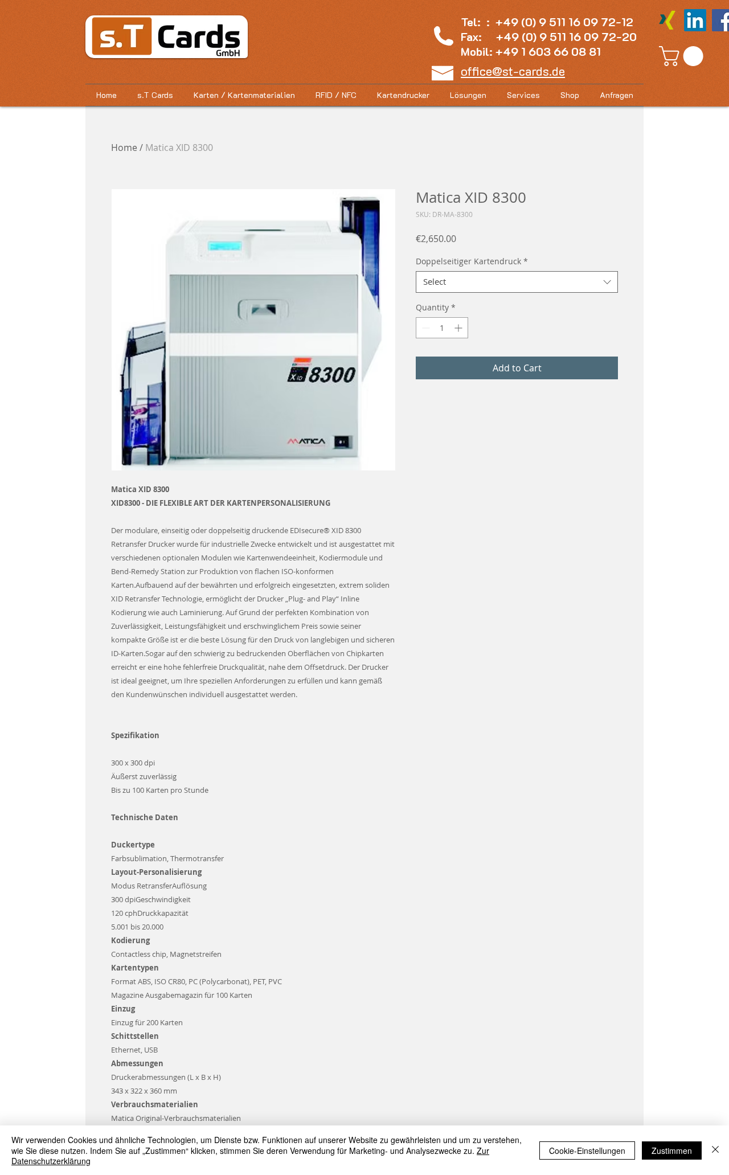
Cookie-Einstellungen (587, 1150)
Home (124, 147)
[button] (683, 56)
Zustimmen (672, 1150)
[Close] (715, 1150)
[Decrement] (424, 328)
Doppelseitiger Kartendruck (472, 261)
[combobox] (517, 282)
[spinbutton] (442, 328)
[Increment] (459, 328)
